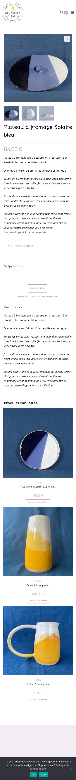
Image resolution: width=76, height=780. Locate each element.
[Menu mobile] (71, 12)
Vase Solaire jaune (38, 585)
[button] (67, 39)
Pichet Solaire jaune (38, 684)
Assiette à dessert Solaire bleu (38, 487)
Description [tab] (38, 288)
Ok (33, 774)
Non (43, 774)
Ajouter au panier (20, 246)
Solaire (20, 266)
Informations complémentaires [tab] (38, 296)
